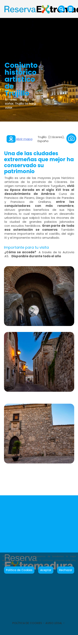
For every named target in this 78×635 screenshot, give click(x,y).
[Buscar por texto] (61, 9)
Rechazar (65, 570)
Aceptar (45, 570)
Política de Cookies (19, 570)
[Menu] (70, 9)
